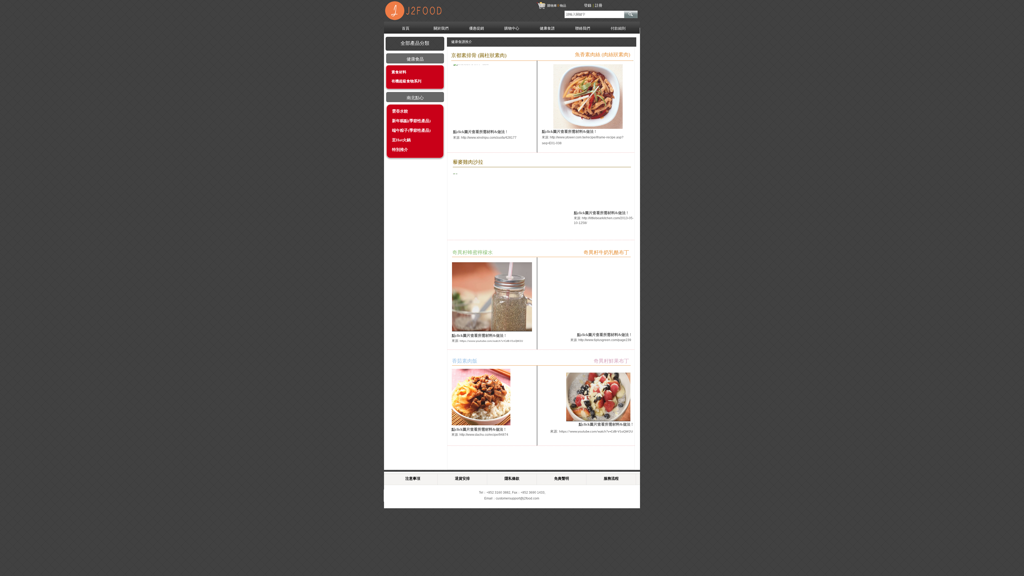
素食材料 (398, 72)
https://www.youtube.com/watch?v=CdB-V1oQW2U (596, 431)
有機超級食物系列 (406, 81)
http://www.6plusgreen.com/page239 (604, 340)
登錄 (587, 5)
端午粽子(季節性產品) (411, 130)
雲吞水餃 (400, 111)
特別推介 (400, 149)
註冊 (598, 5)
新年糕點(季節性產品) (411, 121)
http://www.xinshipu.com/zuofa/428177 (489, 137)
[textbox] (594, 14)
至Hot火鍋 (401, 140)
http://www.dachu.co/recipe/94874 (483, 435)
